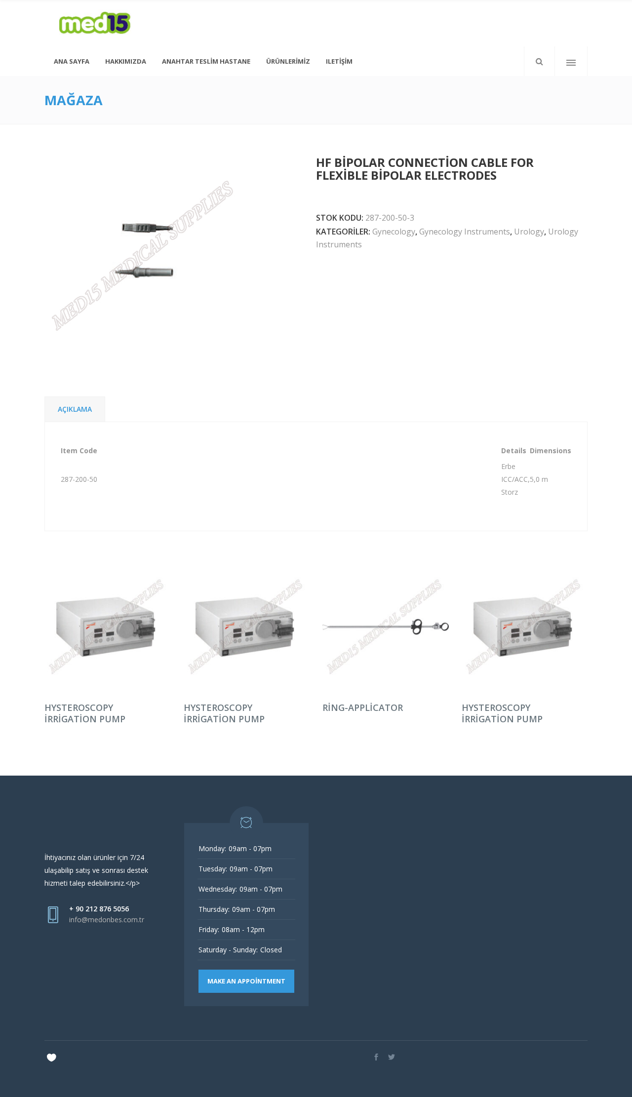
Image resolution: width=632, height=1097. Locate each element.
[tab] (74, 409)
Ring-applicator (362, 707)
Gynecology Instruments (464, 231)
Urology (529, 231)
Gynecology (393, 231)
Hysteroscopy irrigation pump (84, 713)
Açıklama (75, 409)
